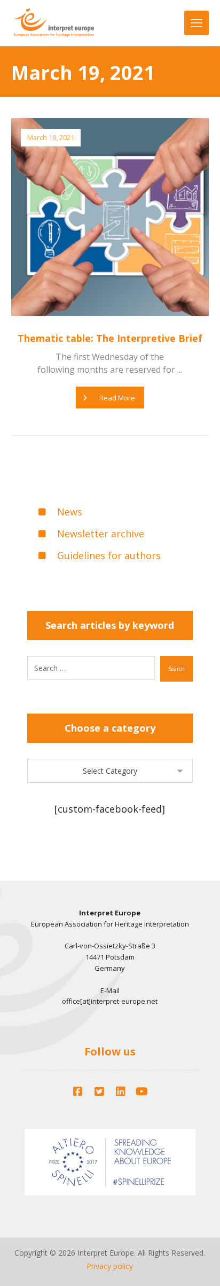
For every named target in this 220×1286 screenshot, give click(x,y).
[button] (78, 1091)
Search (176, 669)
